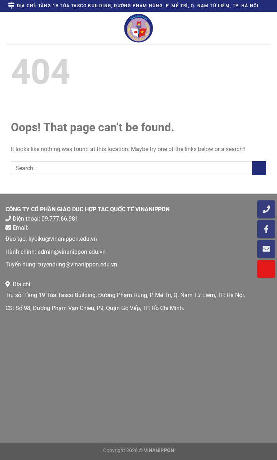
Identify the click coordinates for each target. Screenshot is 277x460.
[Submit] (259, 168)
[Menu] (12, 28)
